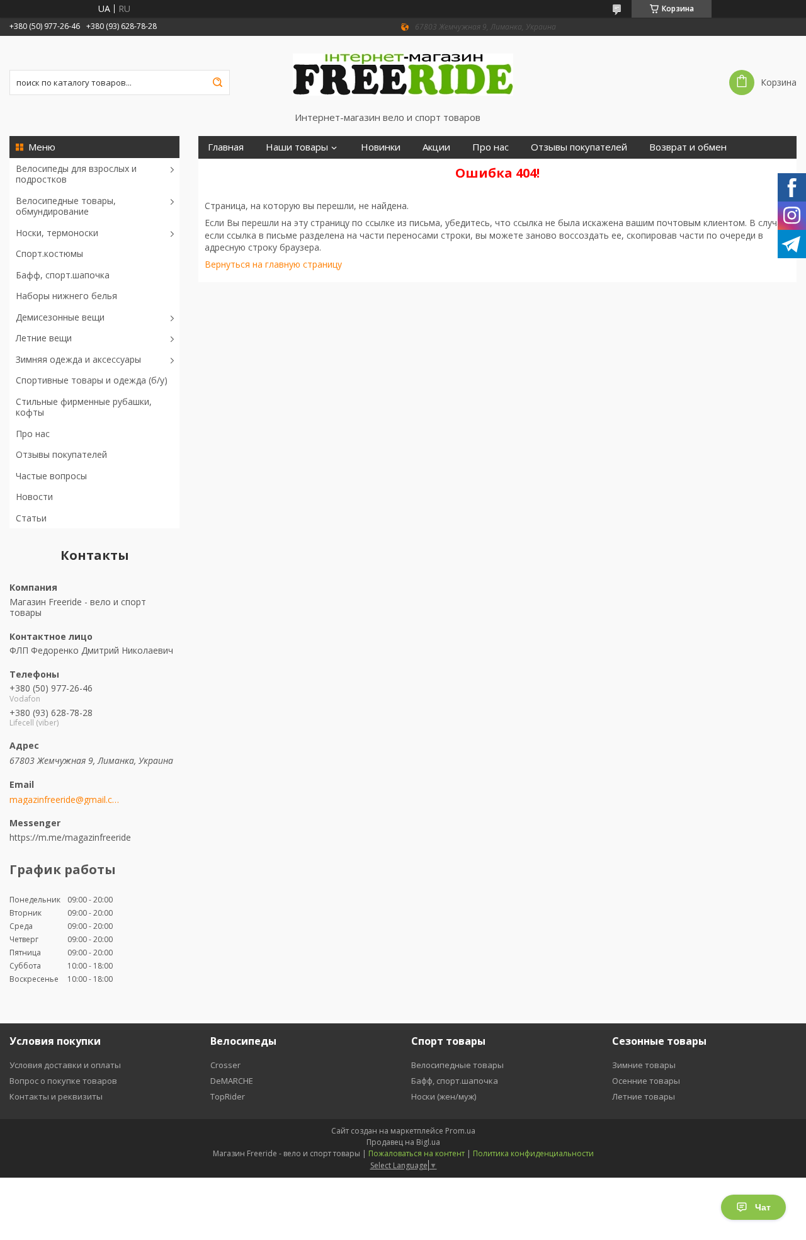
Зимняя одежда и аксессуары (78, 359)
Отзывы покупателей (61, 454)
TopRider (227, 1096)
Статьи (31, 518)
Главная (226, 147)
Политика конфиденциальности (533, 1153)
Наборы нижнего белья (66, 296)
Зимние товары (644, 1065)
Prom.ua (460, 1130)
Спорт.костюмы (49, 253)
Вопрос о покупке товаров (63, 1080)
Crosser (225, 1065)
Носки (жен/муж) (443, 1096)
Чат (763, 1207)
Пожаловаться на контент (416, 1153)
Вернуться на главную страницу (273, 264)
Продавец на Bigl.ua (403, 1142)
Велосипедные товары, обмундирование (66, 206)
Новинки (380, 147)
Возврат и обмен (688, 147)
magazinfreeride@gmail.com (64, 799)
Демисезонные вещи (60, 317)
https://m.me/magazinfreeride (70, 837)
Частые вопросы (51, 476)
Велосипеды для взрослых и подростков (76, 174)
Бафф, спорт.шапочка (63, 275)
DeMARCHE (231, 1080)
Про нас (33, 434)
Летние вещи (44, 338)
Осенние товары (646, 1080)
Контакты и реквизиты (56, 1096)
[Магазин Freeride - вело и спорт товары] (403, 73)
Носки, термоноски (57, 233)
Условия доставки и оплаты (65, 1065)
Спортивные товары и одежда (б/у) (91, 380)
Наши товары (297, 147)
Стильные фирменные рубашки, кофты (84, 407)
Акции (436, 147)
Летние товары (643, 1096)
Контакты (229, 169)
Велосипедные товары (457, 1065)
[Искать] (217, 82)
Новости (34, 497)
